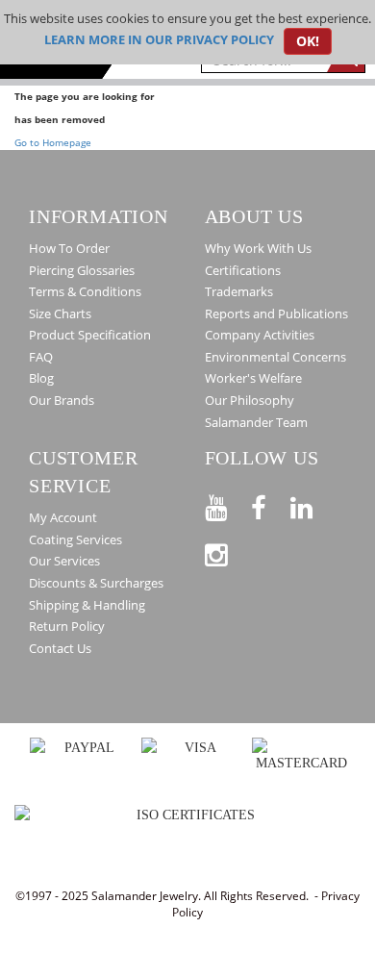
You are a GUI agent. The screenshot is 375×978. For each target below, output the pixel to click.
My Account (63, 517)
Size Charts (60, 313)
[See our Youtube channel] (228, 504)
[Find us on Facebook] (270, 504)
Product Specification (90, 334)
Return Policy (67, 626)
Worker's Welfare (253, 378)
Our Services (64, 560)
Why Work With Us (258, 248)
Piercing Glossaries (82, 270)
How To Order (69, 248)
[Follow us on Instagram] (228, 551)
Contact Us (60, 648)
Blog (41, 378)
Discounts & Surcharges (96, 582)
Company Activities (259, 334)
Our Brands (61, 400)
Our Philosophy (249, 400)
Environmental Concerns (275, 356)
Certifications (243, 270)
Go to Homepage (52, 142)
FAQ (41, 356)
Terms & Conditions (85, 291)
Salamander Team (256, 422)
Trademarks (239, 291)
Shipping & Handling (87, 605)
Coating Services (75, 539)
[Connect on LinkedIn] (313, 504)
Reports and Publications (276, 313)
